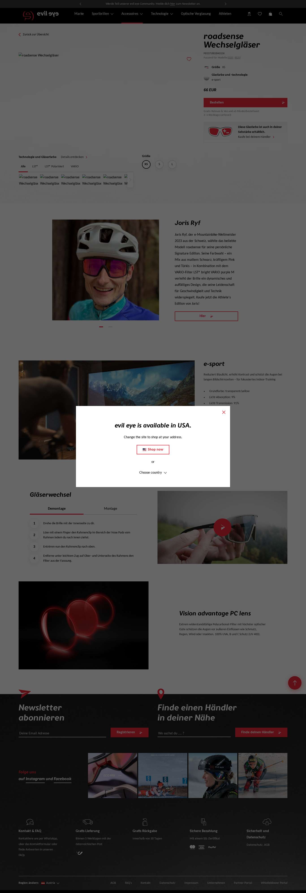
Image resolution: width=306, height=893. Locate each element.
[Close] (224, 412)
